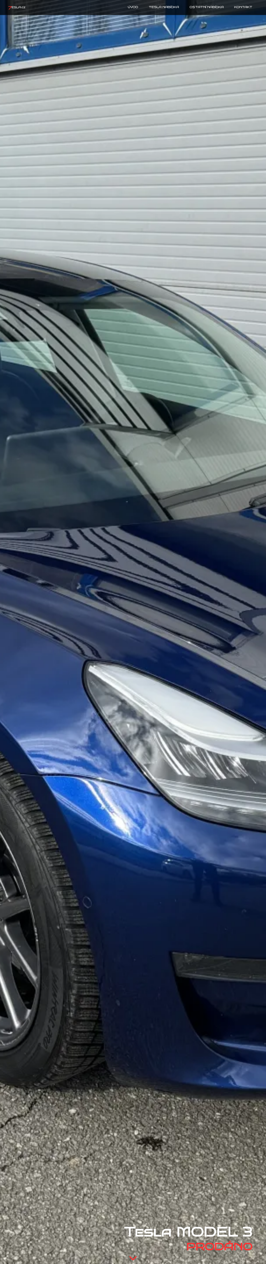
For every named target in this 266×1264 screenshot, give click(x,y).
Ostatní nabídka (207, 7)
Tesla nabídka (164, 7)
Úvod (133, 7)
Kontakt (243, 7)
